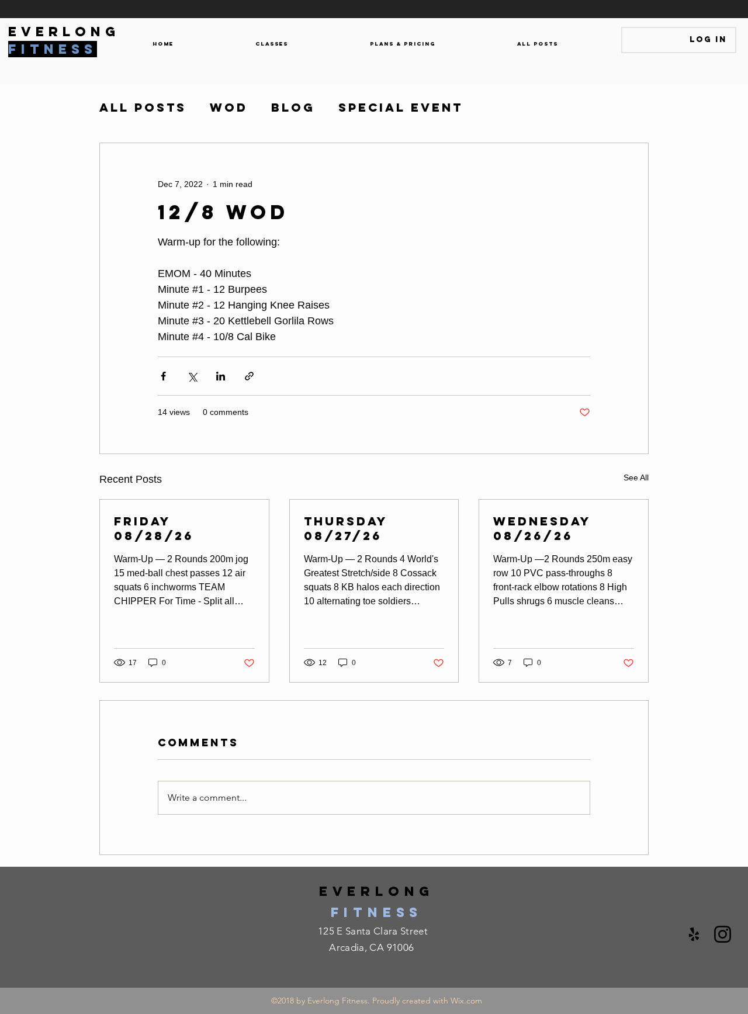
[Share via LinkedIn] (220, 376)
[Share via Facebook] (163, 376)
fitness (376, 912)
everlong (376, 891)
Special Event (400, 107)
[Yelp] (694, 934)
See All (636, 477)
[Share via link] (249, 376)
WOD (229, 107)
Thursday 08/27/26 (345, 528)
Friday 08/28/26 (153, 528)
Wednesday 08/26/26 (542, 528)
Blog (293, 107)
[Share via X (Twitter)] (192, 376)
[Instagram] (722, 934)
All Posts (142, 107)
